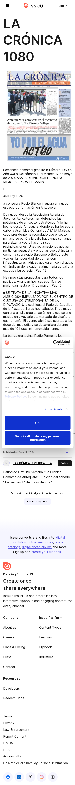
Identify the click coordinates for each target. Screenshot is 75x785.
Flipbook (45, 647)
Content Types (50, 627)
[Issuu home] (33, 5)
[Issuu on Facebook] (8, 777)
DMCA (8, 743)
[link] (62, 6)
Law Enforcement (16, 730)
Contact (9, 667)
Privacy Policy (15, 396)
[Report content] (68, 452)
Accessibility (12, 756)
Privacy (8, 723)
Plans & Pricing (14, 647)
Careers (8, 637)
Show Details (53, 409)
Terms (7, 716)
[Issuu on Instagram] (41, 777)
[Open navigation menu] (7, 6)
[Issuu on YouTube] (53, 777)
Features (45, 637)
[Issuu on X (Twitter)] (30, 777)
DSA (6, 750)
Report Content (14, 736)
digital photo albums (37, 547)
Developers (11, 688)
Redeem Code (13, 698)
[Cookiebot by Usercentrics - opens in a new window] (53, 342)
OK (37, 423)
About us (9, 627)
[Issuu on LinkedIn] (19, 777)
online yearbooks (40, 542)
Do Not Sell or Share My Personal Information (35, 763)
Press (7, 657)
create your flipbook (46, 552)
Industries (46, 657)
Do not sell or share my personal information (37, 438)
